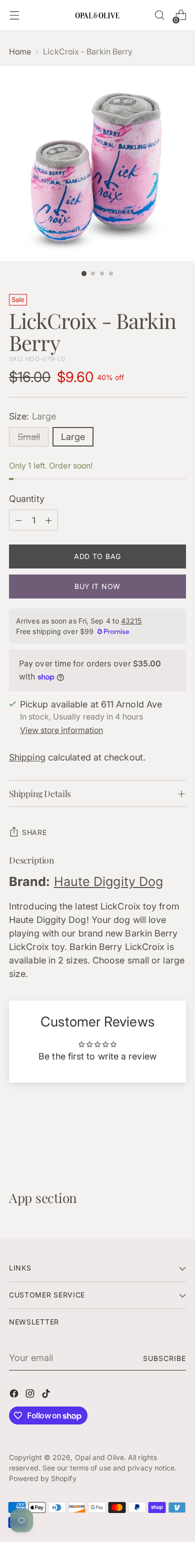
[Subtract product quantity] (19, 520)
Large (73, 437)
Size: (32, 416)
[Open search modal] (159, 15)
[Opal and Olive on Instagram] (31, 1395)
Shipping (27, 757)
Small (29, 437)
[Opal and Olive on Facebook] (15, 1395)
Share (34, 832)
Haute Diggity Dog (109, 881)
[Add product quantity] (49, 520)
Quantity (26, 499)
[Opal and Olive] (97, 14)
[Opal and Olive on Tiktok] (47, 1395)
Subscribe (164, 1358)
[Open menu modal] (14, 15)
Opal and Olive (99, 1457)
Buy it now (97, 586)
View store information (61, 730)
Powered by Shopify (42, 1478)
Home (20, 51)
